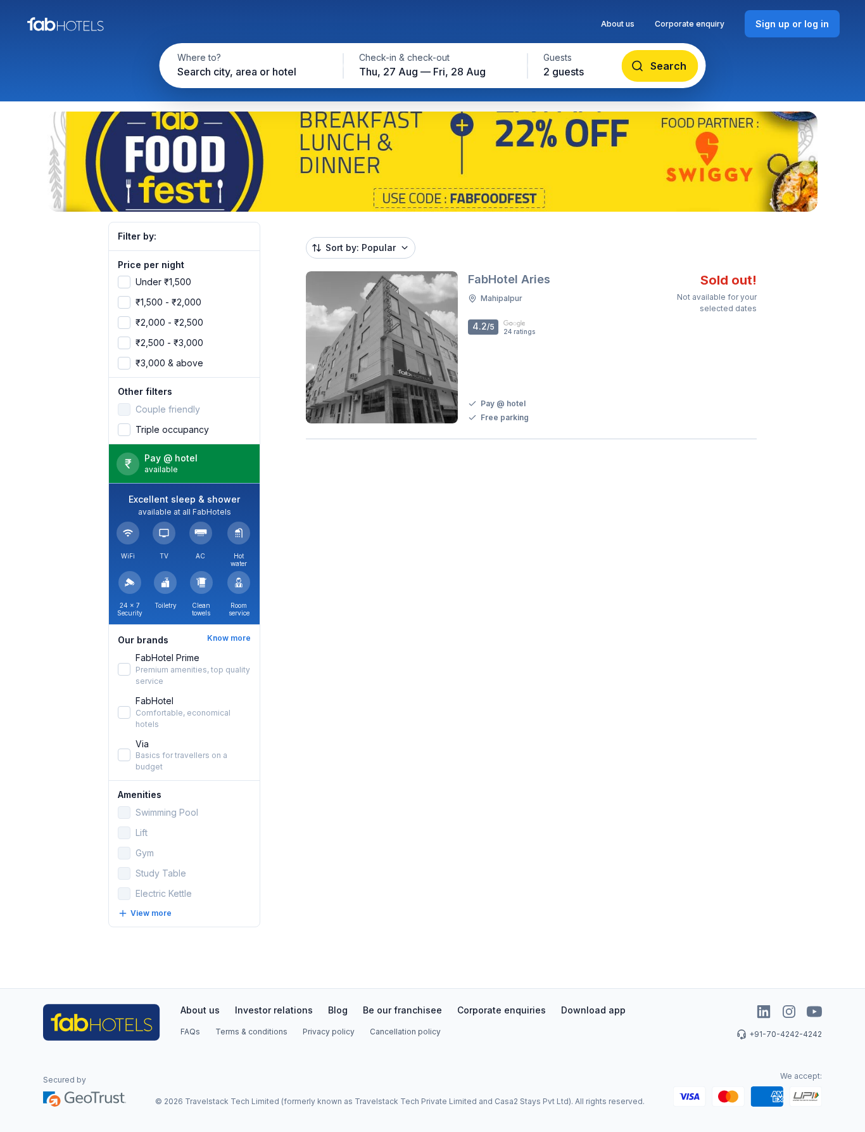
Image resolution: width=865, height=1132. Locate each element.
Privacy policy (329, 1031)
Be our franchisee (402, 1010)
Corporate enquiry (689, 24)
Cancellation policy (405, 1031)
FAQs (190, 1031)
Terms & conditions (251, 1031)
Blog (338, 1010)
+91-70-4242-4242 (785, 1034)
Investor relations (274, 1010)
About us (618, 24)
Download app (593, 1010)
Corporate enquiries (501, 1010)
